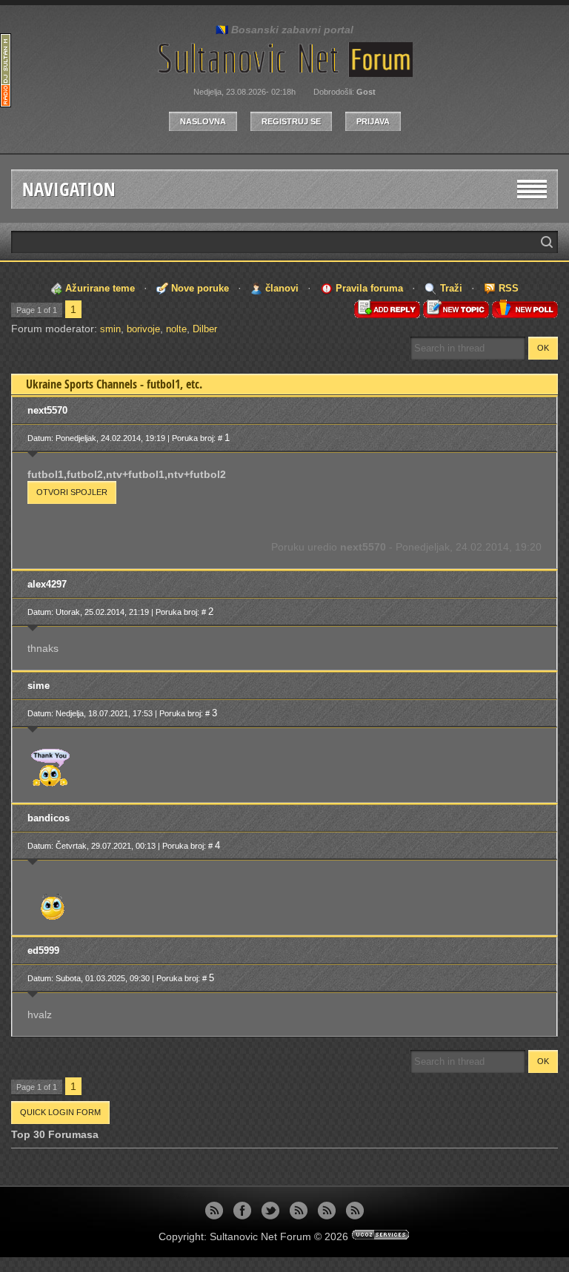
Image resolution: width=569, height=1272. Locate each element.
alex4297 (47, 584)
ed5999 (43, 950)
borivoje (143, 328)
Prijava (373, 121)
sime (38, 685)
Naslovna (203, 121)
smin (110, 328)
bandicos (48, 818)
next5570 (47, 410)
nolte (176, 328)
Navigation (69, 189)
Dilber (205, 328)
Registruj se (291, 121)
